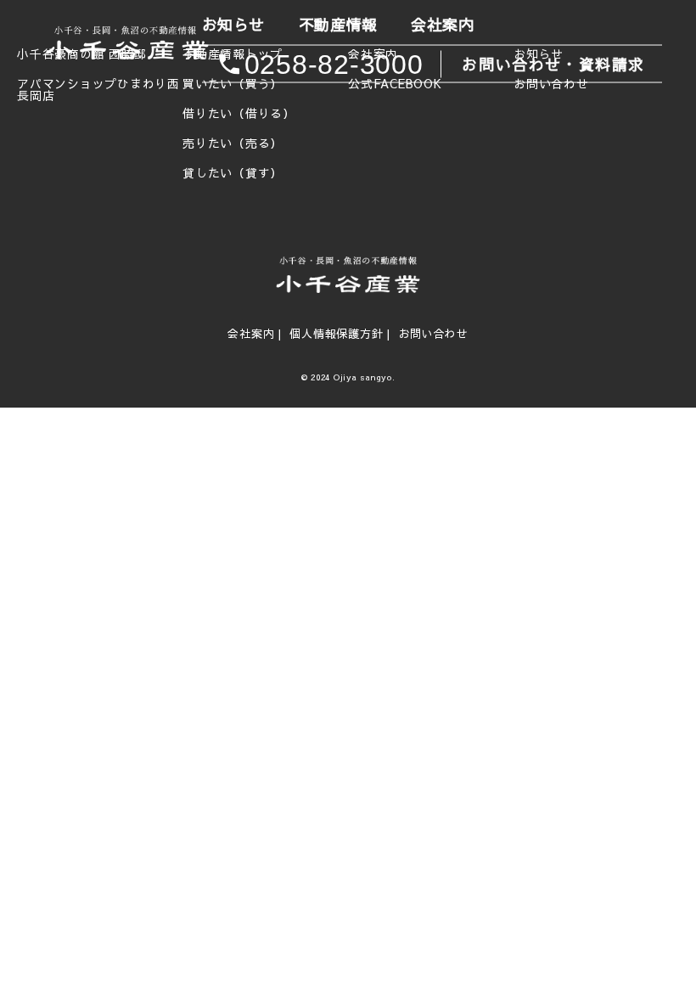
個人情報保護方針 (336, 333)
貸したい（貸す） (232, 173)
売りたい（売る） (232, 143)
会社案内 (442, 25)
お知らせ (233, 25)
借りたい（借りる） (238, 114)
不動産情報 (338, 25)
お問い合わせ (433, 333)
